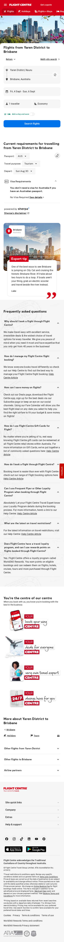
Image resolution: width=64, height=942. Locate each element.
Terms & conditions (31, 915)
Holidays (26, 11)
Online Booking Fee (42, 886)
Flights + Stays (45, 11)
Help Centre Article (13, 478)
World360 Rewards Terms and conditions (23, 921)
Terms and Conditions (49, 877)
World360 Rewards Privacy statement (21, 925)
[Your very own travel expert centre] (32, 672)
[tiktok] (21, 839)
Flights (10, 11)
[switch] (31, 115)
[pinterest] (44, 839)
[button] (18, 103)
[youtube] (36, 839)
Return (9, 59)
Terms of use (48, 915)
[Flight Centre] (20, 5)
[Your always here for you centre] (32, 698)
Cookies (7, 915)
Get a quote (46, 5)
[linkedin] (29, 839)
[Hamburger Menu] (5, 4)
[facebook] (7, 839)
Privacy (16, 915)
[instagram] (14, 839)
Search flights (32, 123)
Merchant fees (40, 891)
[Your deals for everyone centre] (32, 647)
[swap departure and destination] (55, 75)
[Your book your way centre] (32, 621)
